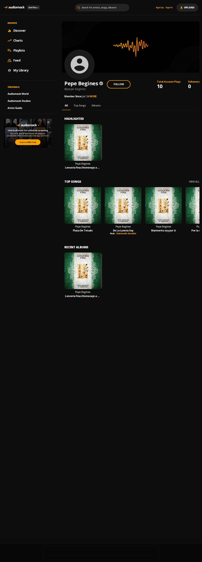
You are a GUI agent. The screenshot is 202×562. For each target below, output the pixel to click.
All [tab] (66, 105)
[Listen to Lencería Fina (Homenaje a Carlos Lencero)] (82, 142)
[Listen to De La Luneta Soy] (123, 205)
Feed (16, 60)
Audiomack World (18, 94)
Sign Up (160, 7)
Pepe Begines (82, 163)
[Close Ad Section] (48, 122)
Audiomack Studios (19, 101)
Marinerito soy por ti (163, 230)
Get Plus (33, 7)
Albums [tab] (96, 105)
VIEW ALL (194, 181)
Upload (189, 7)
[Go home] (14, 7)
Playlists (19, 50)
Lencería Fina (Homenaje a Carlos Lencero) (82, 167)
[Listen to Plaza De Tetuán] (82, 205)
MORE (93, 96)
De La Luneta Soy (123, 230)
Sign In (169, 7)
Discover (19, 31)
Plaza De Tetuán (83, 230)
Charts (18, 40)
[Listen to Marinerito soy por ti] (163, 205)
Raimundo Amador (126, 233)
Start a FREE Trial (28, 142)
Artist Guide (15, 108)
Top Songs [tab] (80, 105)
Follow (119, 84)
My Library (20, 70)
